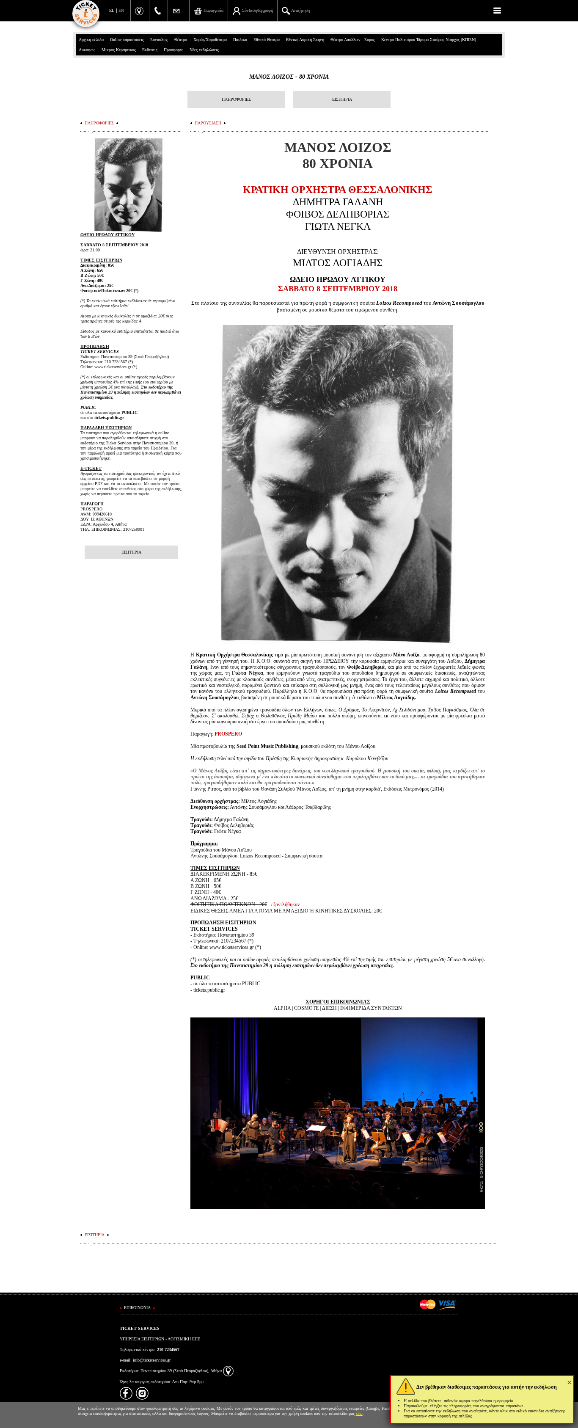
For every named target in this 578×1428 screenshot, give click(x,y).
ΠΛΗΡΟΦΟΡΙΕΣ (236, 99)
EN (121, 10)
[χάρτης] (228, 1370)
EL (111, 10)
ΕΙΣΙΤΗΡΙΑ (342, 99)
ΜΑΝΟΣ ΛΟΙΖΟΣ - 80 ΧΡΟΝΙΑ (289, 77)
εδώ (359, 1413)
